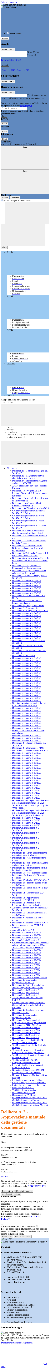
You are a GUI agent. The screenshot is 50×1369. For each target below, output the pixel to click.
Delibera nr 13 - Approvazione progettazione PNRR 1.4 (25, 899)
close (4, 247)
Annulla (5, 198)
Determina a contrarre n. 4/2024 (26, 975)
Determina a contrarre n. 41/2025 (26, 688)
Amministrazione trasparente (19, 1317)
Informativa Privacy (15, 1302)
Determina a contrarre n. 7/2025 (26, 793)
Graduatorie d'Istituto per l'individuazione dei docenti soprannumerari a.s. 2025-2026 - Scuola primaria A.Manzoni (30, 812)
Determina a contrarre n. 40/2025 (26, 690)
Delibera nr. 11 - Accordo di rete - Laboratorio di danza (27, 601)
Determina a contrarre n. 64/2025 (26, 613)
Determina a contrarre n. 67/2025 (26, 588)
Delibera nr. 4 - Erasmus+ (23, 655)
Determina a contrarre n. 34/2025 (26, 710)
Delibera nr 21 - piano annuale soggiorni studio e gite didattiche (30, 864)
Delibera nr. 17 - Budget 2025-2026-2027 (30, 880)
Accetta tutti (11, 1194)
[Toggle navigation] (23, 235)
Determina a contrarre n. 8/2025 (26, 790)
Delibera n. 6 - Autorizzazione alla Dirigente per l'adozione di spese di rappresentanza (27, 548)
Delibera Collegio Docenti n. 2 (25, 1035)
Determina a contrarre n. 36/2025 (26, 700)
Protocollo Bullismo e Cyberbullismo (28, 1085)
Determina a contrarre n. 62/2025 (26, 618)
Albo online (12, 468)
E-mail (30, 95)
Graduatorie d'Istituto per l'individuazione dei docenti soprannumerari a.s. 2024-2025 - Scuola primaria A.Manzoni (30, 945)
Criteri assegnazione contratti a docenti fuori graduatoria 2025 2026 (29, 704)
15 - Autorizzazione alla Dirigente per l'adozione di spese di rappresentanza (28, 1051)
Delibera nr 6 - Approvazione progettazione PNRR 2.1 (25, 981)
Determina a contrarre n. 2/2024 (26, 1030)
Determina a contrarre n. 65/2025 (26, 593)
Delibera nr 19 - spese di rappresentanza (29, 873)
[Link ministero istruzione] (13, 5)
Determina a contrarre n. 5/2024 (26, 972)
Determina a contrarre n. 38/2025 (26, 695)
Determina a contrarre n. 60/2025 (26, 623)
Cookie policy (13, 1297)
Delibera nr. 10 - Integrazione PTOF (28, 605)
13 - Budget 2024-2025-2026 (25, 1060)
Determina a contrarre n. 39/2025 (26, 693)
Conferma (15, 198)
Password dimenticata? (11, 60)
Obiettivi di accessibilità (17, 1310)
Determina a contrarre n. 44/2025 (26, 680)
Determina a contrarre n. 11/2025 (26, 783)
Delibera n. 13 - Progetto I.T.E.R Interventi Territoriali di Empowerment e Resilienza (30, 493)
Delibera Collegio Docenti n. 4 (25, 992)
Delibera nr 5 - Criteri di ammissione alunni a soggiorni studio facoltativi (28, 986)
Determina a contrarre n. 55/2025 (26, 635)
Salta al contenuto (9, 2)
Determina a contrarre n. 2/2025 (26, 823)
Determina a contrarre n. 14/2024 (26, 950)
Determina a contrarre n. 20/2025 (26, 760)
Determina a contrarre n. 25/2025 (26, 738)
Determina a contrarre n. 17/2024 (26, 932)
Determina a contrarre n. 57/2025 (26, 630)
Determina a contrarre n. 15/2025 (26, 773)
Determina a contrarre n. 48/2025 (26, 670)
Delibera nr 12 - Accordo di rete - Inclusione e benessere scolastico (26, 904)
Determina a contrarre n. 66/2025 (26, 590)
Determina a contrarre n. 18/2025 (26, 765)
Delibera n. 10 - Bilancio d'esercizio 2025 (30, 508)
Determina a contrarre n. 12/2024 (26, 955)
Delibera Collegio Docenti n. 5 (25, 990)
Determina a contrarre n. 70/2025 (26, 580)
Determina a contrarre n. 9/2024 (26, 962)
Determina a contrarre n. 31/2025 (26, 718)
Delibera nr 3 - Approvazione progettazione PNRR (25, 1016)
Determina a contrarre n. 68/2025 (26, 585)
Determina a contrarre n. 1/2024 (26, 1032)
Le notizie (11, 432)
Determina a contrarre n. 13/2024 (26, 952)
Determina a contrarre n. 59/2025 (26, 625)
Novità (10, 429)
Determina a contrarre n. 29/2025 (26, 723)
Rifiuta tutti (23, 1191)
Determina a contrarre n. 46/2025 (26, 675)
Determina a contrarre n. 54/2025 (26, 638)
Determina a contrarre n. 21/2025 (26, 758)
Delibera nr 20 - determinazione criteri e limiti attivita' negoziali (29, 869)
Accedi (5, 38)
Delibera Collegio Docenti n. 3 (25, 995)
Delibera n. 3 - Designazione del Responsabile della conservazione (27, 566)
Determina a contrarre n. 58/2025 (26, 628)
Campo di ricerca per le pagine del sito (18, 400)
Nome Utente (33, 52)
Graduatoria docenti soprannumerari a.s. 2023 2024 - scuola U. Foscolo (29, 1098)
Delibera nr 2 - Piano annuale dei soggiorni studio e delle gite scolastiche (29, 1021)
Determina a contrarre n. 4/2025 (26, 818)
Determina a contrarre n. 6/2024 (26, 970)
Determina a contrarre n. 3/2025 (26, 820)
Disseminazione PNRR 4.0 (24, 1095)
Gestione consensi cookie (18, 1315)
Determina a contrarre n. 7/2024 (26, 967)
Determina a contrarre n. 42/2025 (26, 685)
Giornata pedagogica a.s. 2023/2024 (28, 1070)
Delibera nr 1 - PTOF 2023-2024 (26, 1025)
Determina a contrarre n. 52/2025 (26, 660)
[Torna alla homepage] (25, 200)
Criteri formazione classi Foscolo (26, 1072)
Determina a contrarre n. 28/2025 (26, 725)
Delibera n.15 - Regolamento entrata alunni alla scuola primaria (28, 477)
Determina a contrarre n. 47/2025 (26, 673)
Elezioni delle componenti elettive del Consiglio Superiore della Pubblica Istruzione (28, 1005)
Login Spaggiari (26, 106)
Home (9, 427)
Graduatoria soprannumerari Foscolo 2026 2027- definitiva (28, 517)
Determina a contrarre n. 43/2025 (26, 683)
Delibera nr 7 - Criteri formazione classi (29, 977)
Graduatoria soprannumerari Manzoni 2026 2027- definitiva (28, 512)
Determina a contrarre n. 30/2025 (26, 720)
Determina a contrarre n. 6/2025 (26, 795)
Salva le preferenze (22, 1237)
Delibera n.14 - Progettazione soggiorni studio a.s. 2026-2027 (29, 482)
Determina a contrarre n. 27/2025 (26, 728)
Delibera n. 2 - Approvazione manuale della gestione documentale (29, 571)
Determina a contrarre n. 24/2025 (26, 740)
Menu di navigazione (25, 463)
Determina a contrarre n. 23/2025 (26, 753)
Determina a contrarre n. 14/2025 (26, 775)
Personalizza (7, 1191)
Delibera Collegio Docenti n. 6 (25, 940)
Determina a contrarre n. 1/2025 (26, 825)
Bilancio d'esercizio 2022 (23, 1087)
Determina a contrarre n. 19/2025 (26, 763)
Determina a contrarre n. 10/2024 (26, 960)
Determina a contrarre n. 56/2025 (26, 633)
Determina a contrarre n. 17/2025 (26, 768)
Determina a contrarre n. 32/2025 (26, 715)
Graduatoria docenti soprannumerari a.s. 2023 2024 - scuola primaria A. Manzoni (30, 1103)
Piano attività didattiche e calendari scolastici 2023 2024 (27, 1066)
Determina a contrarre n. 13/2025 (26, 778)
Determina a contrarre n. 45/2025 (26, 678)
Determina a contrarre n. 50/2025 (26, 665)
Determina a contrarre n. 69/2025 (26, 583)
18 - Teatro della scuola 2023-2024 (27, 1040)
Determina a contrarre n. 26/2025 (26, 735)
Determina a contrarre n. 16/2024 (26, 935)
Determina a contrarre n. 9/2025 (26, 788)
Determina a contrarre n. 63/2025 (26, 615)
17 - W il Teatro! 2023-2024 (24, 1042)
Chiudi (4, 124)
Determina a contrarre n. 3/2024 (26, 1027)
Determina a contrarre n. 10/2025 (26, 785)
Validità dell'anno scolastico (24, 1090)
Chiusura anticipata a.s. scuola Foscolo (29, 1082)
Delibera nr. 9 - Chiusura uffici (25, 608)
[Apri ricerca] (27, 213)
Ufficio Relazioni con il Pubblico (21, 1305)
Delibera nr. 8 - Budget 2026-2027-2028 (30, 610)
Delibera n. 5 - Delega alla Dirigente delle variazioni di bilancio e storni (30, 554)
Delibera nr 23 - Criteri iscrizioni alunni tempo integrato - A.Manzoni (29, 854)
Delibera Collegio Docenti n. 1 (25, 1037)
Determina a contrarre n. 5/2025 (26, 798)
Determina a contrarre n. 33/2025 (26, 713)
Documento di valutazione (23, 1092)
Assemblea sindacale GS (23, 930)
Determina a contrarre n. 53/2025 (26, 658)
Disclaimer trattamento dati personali (17, 1343)
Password (31, 55)
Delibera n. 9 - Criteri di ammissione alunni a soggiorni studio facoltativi (28, 531)
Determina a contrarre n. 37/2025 (26, 698)
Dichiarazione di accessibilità (19, 1307)
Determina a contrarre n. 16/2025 (26, 770)
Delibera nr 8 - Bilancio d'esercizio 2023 (30, 922)
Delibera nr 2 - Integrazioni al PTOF (28, 748)
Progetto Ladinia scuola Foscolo (26, 1062)
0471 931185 (16, 1260)
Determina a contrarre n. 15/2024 (26, 937)
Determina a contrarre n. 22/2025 (26, 755)
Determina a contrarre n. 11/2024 (26, 957)
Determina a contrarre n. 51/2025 (26, 663)
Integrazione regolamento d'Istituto (27, 1080)
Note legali (11, 1300)
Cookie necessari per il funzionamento (18, 1226)
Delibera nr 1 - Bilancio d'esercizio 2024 (30, 750)
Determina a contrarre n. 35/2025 (26, 708)
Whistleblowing (14, 1312)
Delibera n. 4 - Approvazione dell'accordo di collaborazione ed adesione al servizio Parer (30, 560)
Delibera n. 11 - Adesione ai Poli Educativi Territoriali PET (26, 504)
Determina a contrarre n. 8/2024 (26, 965)
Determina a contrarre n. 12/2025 (26, 780)
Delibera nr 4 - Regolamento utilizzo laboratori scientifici (28, 1011)
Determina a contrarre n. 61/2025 (26, 620)
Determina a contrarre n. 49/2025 (26, 668)
